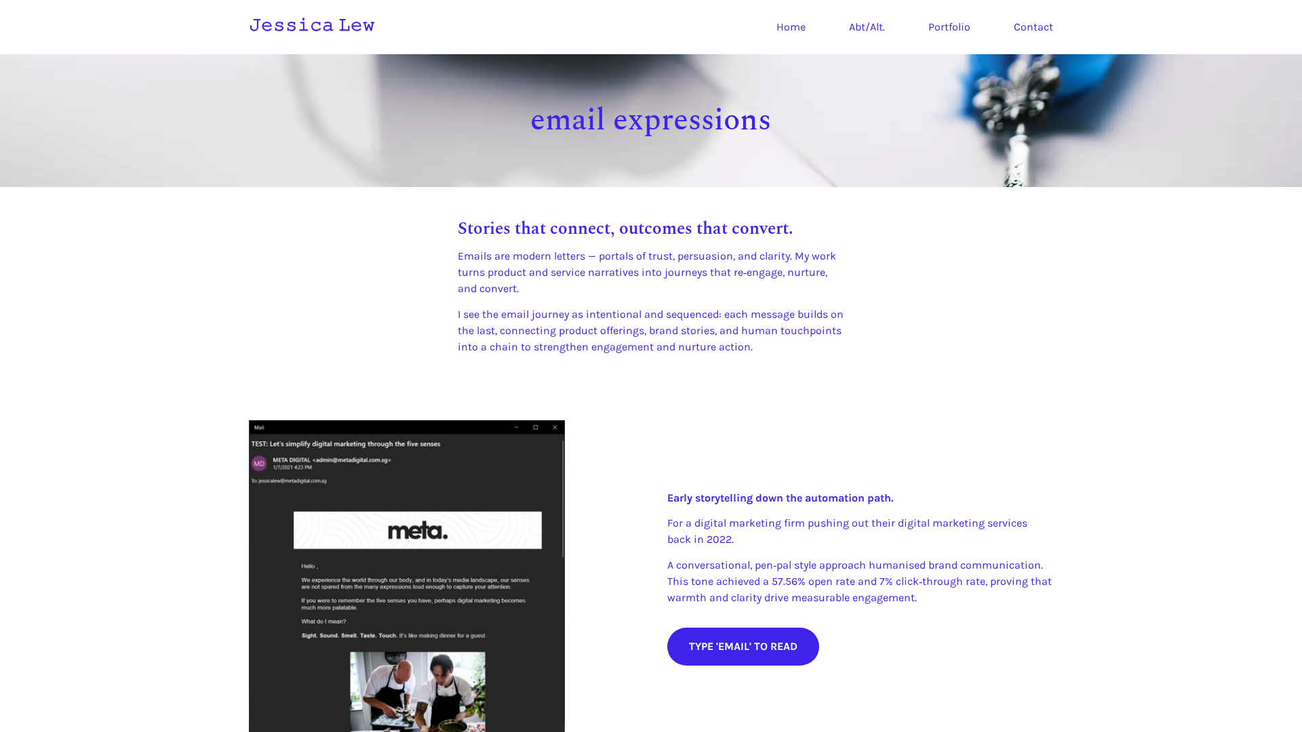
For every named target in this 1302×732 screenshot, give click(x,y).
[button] (651, 287)
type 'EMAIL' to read (743, 646)
